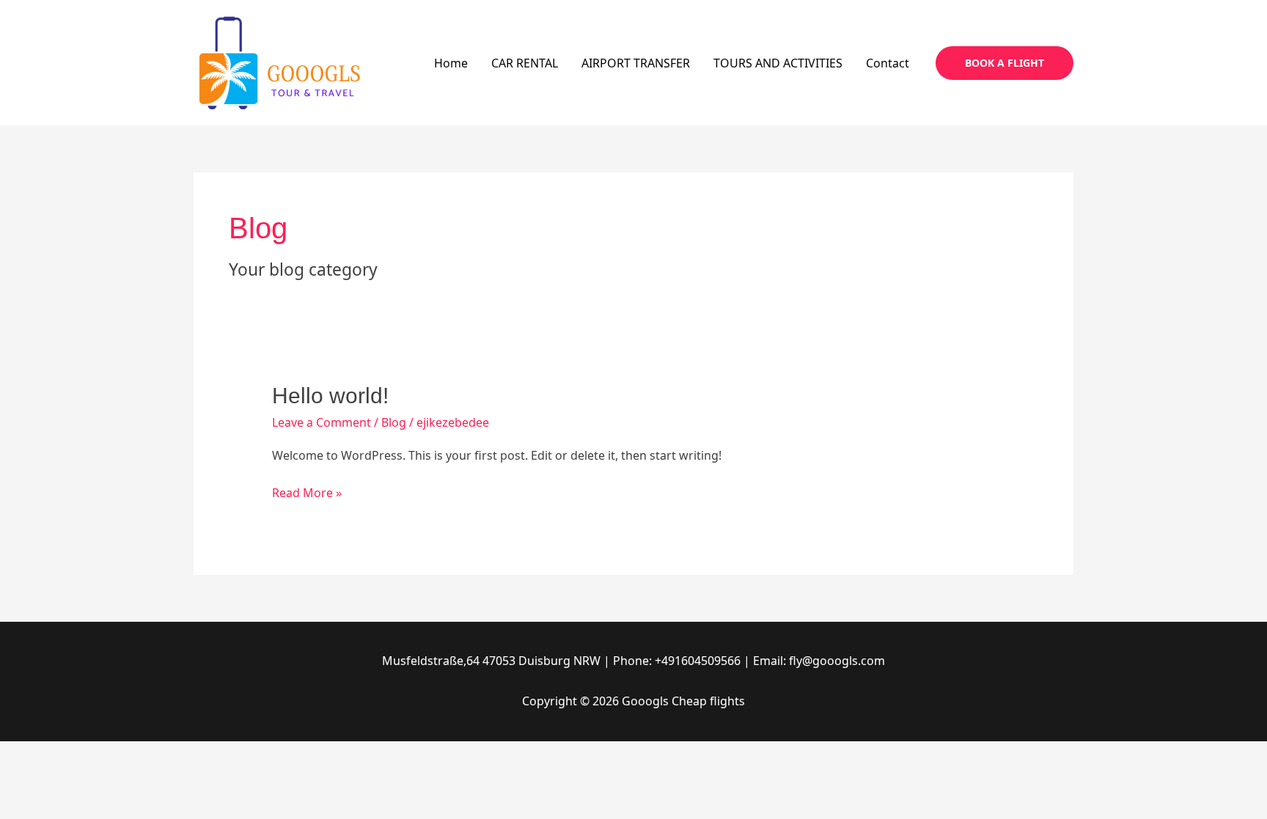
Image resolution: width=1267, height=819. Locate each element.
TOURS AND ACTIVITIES (777, 63)
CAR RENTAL (524, 63)
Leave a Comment (321, 422)
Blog (393, 422)
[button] (1004, 63)
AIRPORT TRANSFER (635, 63)
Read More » (307, 492)
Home (451, 63)
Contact (887, 63)
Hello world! (330, 395)
